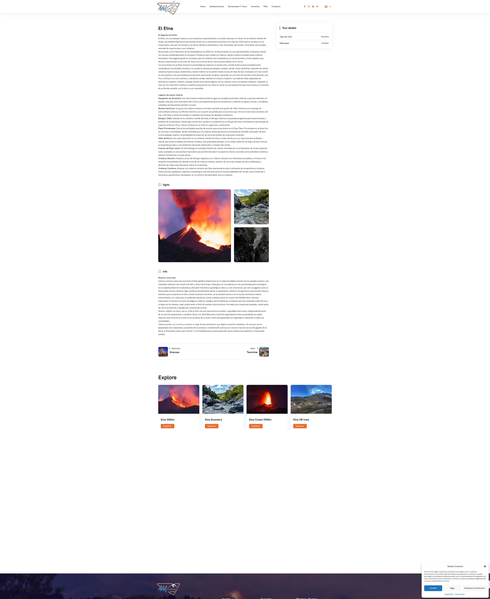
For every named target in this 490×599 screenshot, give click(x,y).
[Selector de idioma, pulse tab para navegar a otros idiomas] (327, 6)
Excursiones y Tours (237, 6)
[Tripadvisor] (317, 6)
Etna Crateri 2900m (260, 419)
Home (203, 6)
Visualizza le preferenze (474, 588)
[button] (485, 566)
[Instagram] (309, 6)
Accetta (433, 588)
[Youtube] (313, 6)
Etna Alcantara (213, 419)
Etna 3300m (167, 419)
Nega (452, 588)
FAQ (265, 6)
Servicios (255, 6)
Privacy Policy (460, 594)
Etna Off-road (301, 419)
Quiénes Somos (217, 6)
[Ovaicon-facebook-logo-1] (305, 6)
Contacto (276, 6)
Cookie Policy (449, 594)
